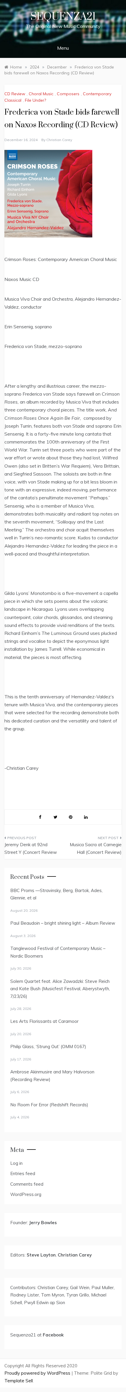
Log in (16, 1163)
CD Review (14, 93)
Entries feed (22, 1173)
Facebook (53, 1335)
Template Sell (18, 1380)
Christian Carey (59, 140)
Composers (68, 93)
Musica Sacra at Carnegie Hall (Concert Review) (96, 848)
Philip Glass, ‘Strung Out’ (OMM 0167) (48, 1046)
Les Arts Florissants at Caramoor (44, 1021)
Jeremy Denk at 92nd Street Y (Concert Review (30, 848)
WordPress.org (25, 1194)
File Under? (35, 100)
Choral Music (41, 93)
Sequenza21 (63, 16)
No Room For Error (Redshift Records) (49, 1104)
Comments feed (26, 1184)
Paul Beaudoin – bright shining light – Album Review (62, 923)
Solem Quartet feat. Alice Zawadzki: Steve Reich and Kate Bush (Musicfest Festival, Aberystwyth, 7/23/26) (60, 988)
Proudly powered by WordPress (37, 1373)
